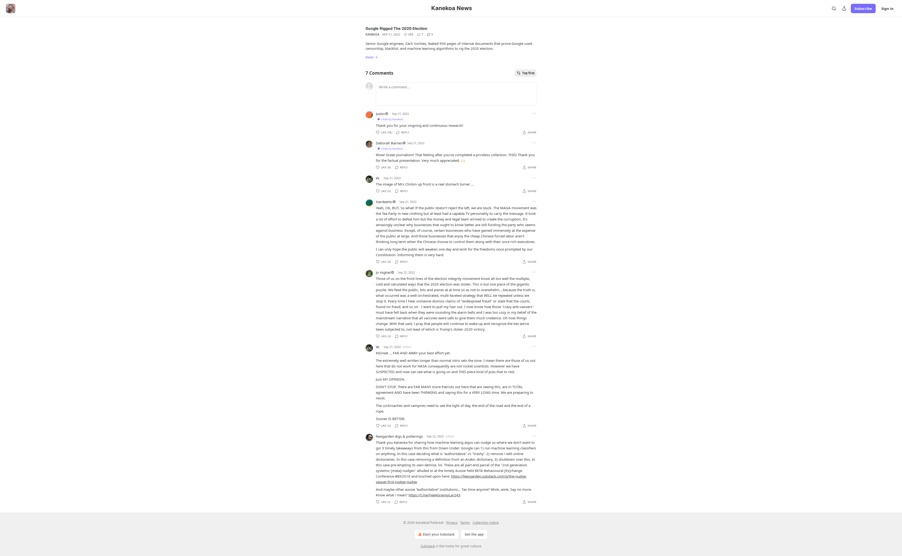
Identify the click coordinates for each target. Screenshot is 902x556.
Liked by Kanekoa (392, 119)
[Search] (834, 8)
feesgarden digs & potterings (399, 436)
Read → (371, 57)
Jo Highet (383, 272)
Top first (528, 73)
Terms (465, 522)
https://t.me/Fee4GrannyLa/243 (434, 495)
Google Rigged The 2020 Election (396, 28)
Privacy (451, 522)
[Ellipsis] (534, 113)
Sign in (887, 8)
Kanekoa (372, 34)
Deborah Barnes (389, 143)
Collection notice (486, 522)
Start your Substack (439, 534)
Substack (428, 546)
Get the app (474, 534)
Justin (380, 113)
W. (378, 178)
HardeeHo (384, 201)
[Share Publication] (844, 8)
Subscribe (863, 8)
